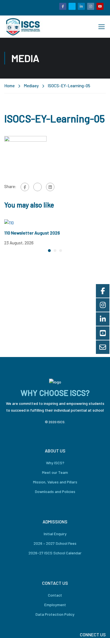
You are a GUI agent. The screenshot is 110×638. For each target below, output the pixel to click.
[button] (49, 250)
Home (9, 85)
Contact (55, 595)
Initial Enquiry (55, 533)
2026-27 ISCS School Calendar (55, 552)
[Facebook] (25, 187)
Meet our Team (55, 472)
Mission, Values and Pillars (55, 481)
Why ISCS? (55, 462)
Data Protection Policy (55, 614)
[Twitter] (37, 187)
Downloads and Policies (55, 491)
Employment (55, 604)
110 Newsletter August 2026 (32, 232)
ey (36, 85)
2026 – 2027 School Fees (55, 543)
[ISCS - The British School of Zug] (23, 26)
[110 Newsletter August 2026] (9, 222)
